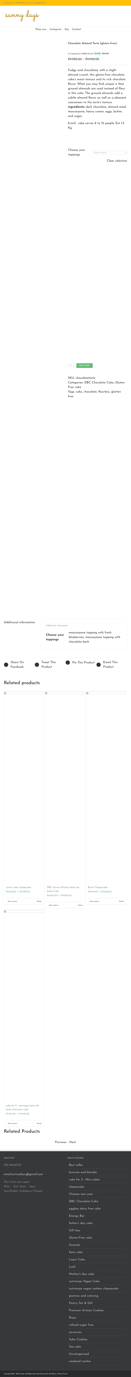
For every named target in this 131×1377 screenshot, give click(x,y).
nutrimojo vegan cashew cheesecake (93, 1288)
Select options (12, 901)
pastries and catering (83, 1295)
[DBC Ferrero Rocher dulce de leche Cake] (65, 787)
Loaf (72, 1266)
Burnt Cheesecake (97, 887)
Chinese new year (81, 1194)
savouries (75, 1332)
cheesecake (76, 1186)
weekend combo (80, 1361)
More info (105, 53)
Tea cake (75, 1346)
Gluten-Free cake (80, 1237)
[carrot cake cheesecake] (23, 787)
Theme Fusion (63, 1374)
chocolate (90, 391)
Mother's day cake (81, 1274)
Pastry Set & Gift (81, 1303)
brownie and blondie (83, 1172)
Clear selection (117, 160)
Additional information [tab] (19, 622)
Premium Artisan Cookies (86, 1310)
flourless (104, 391)
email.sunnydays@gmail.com (36, 3)
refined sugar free (81, 1325)
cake (79, 391)
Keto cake (76, 1252)
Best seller (76, 1165)
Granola (74, 1245)
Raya (72, 1317)
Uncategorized (79, 1354)
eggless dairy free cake (85, 1208)
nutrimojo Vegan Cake (84, 1281)
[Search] (92, 29)
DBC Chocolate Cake (99, 382)
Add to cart (84, 365)
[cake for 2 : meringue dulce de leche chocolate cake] (23, 1005)
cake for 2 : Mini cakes (84, 1179)
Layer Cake (77, 1259)
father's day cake (80, 1223)
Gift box (74, 1230)
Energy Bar (77, 1215)
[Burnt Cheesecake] (106, 787)
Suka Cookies (78, 1339)
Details (39, 901)
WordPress (52, 1374)
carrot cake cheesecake (18, 887)
